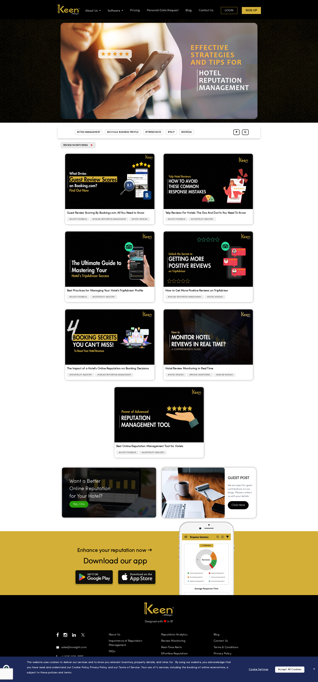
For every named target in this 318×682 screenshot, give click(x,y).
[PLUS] (236, 132)
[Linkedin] (74, 636)
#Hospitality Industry (202, 219)
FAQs (112, 651)
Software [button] (114, 10)
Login (229, 10)
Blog (189, 10)
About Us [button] (91, 10)
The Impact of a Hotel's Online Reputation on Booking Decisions (108, 368)
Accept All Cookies (289, 669)
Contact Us (206, 10)
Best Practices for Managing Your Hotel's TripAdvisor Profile (105, 290)
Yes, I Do (79, 504)
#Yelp (171, 132)
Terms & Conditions (226, 647)
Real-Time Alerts (171, 647)
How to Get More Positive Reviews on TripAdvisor (196, 290)
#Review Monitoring (200, 375)
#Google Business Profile (123, 132)
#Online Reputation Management (109, 219)
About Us (114, 634)
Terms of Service (129, 667)
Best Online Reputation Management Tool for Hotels (149, 446)
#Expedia (186, 132)
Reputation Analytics (174, 634)
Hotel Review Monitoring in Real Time (189, 368)
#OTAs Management (88, 132)
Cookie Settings (258, 669)
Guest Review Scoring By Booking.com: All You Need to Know (105, 213)
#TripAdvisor (153, 132)
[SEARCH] (245, 132)
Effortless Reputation (174, 653)
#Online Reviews (224, 375)
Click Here (238, 505)
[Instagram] (65, 636)
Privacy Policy (222, 653)
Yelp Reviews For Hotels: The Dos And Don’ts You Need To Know (205, 213)
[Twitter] (83, 636)
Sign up (251, 10)
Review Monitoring (173, 641)
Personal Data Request (163, 10)
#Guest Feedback (78, 219)
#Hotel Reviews (139, 219)
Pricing (135, 10)
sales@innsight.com (73, 647)
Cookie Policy (80, 667)
